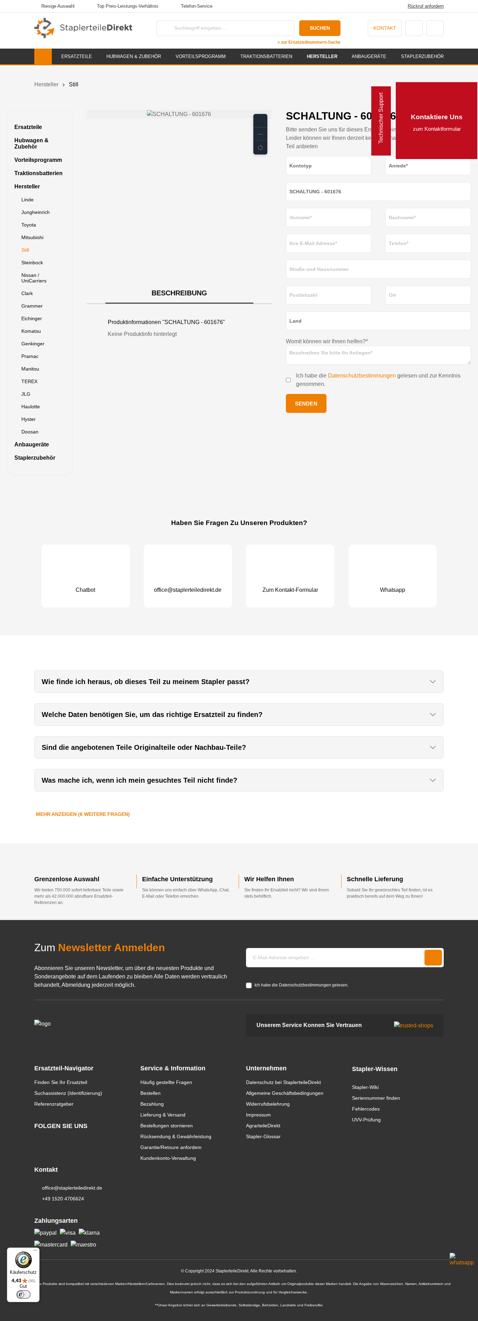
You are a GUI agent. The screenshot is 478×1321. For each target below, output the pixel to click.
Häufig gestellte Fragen (166, 1082)
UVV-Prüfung (366, 1119)
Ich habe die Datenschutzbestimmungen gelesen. (301, 985)
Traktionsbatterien (38, 173)
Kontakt (384, 28)
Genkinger (32, 343)
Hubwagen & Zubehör (31, 143)
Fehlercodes (366, 1109)
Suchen (320, 28)
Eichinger (31, 318)
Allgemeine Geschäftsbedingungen (284, 1093)
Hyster (28, 419)
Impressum (258, 1115)
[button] (260, 121)
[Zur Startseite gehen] (83, 28)
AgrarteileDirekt (263, 1125)
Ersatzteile (28, 127)
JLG (25, 394)
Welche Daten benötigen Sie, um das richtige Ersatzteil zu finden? (152, 714)
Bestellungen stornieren (166, 1125)
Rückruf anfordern (426, 6)
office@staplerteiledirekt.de (72, 1188)
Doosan (29, 432)
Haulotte (30, 406)
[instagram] (37, 1139)
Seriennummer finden (376, 1098)
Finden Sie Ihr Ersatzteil (60, 1082)
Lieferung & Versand (162, 1115)
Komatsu (31, 331)
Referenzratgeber (53, 1104)
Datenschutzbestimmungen (362, 376)
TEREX (29, 381)
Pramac (29, 356)
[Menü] (35, 1252)
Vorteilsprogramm (38, 160)
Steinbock (32, 262)
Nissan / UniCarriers (34, 277)
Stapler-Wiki (365, 1087)
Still (25, 250)
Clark (27, 293)
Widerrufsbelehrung (268, 1104)
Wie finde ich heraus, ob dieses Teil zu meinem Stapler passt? (145, 681)
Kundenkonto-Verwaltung (168, 1158)
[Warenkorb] (435, 28)
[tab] (179, 293)
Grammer (32, 306)
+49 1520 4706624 (63, 1198)
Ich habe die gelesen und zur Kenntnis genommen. (378, 380)
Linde (27, 199)
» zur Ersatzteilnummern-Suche (308, 42)
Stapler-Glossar (263, 1136)
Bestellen (150, 1093)
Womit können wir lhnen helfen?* (327, 341)
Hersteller (27, 186)
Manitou (30, 369)
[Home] (43, 56)
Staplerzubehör (34, 458)
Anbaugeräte (31, 444)
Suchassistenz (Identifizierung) (68, 1093)
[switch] (23, 1294)
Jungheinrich (35, 212)
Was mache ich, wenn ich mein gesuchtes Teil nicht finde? (139, 780)
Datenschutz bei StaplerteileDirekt (283, 1082)
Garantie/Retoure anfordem (171, 1147)
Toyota (28, 225)
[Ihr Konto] (414, 28)
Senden (306, 404)
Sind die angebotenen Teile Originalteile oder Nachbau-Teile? (144, 747)
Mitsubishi (32, 237)
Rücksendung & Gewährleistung (175, 1136)
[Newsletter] (433, 957)
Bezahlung (152, 1104)
